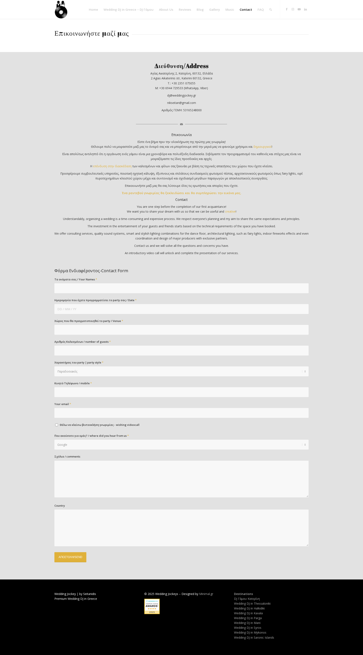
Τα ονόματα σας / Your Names (75, 279)
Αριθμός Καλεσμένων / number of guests (82, 342)
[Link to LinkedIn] (305, 9)
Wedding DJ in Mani (247, 623)
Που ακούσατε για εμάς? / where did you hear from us (91, 436)
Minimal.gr (206, 594)
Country (59, 505)
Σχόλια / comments (67, 456)
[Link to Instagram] (293, 9)
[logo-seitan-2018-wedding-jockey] (61, 9)
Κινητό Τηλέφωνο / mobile (73, 383)
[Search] (271, 9)
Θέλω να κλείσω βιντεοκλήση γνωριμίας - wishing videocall (99, 425)
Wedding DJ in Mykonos (250, 632)
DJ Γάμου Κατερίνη (247, 599)
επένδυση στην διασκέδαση (112, 166)
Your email (62, 404)
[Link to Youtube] (299, 9)
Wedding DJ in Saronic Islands (254, 637)
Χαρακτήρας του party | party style (78, 362)
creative (230, 211)
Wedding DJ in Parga (248, 618)
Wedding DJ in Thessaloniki (252, 603)
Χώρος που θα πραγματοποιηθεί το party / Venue (88, 321)
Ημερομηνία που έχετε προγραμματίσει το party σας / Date (95, 300)
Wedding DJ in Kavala (248, 613)
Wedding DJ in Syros (247, 628)
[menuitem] (93, 9)
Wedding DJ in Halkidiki (249, 608)
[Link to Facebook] (286, 9)
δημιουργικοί (262, 147)
